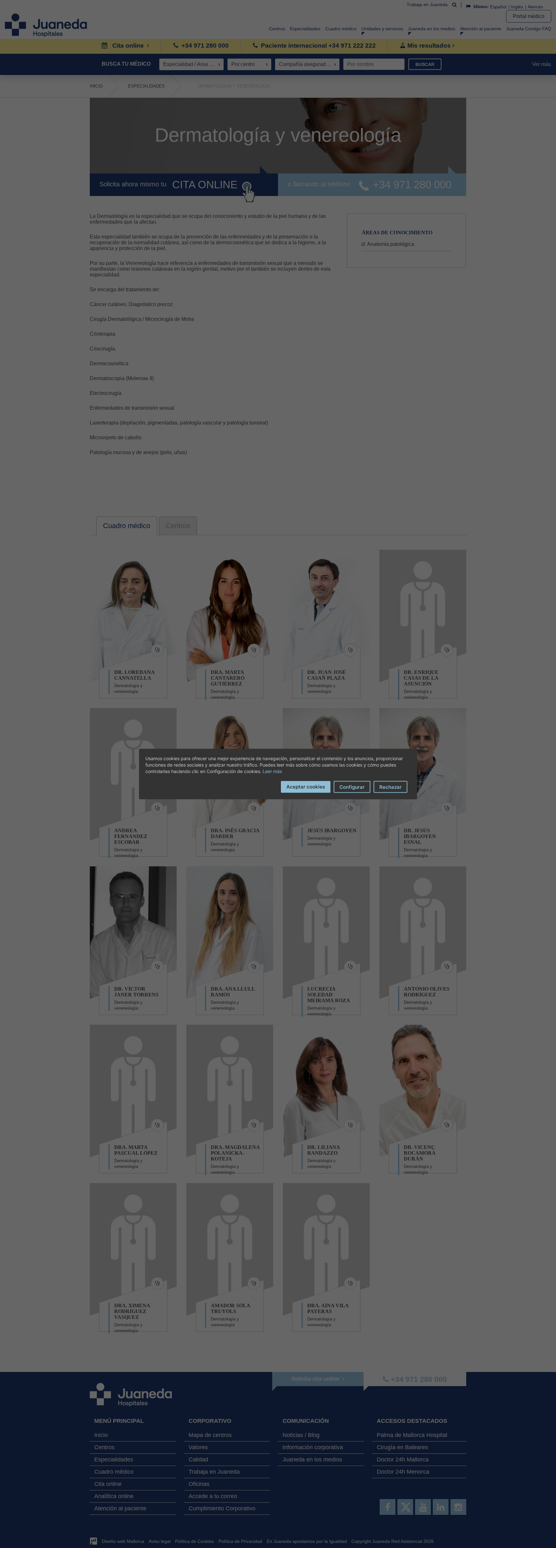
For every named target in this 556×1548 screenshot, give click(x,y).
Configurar (352, 787)
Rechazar (390, 787)
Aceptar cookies (305, 787)
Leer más (272, 771)
